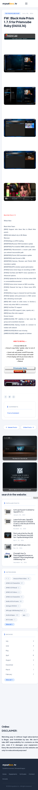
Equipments (13, 774)
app (25, 615)
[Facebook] (5, 397)
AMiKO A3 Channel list (14, 583)
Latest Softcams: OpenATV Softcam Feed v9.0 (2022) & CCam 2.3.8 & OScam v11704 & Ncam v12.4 (24, 522)
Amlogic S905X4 (12, 606)
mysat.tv (10, 3)
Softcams (23, 774)
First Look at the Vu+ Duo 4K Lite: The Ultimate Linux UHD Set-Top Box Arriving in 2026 (23, 535)
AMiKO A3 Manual (12, 587)
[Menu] (26, 3)
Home (4, 774)
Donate (5, 779)
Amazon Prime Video (21, 578)
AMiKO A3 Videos (12, 592)
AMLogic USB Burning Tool (15, 610)
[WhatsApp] (13, 397)
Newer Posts (12, 427)
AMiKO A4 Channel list (14, 597)
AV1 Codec (10, 619)
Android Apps (12, 615)
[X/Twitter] (9, 397)
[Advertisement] (19, 705)
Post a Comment (13, 413)
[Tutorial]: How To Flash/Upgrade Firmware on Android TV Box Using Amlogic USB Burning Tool (23, 556)
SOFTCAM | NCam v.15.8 (21, 545)
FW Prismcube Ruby (12, 13)
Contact (32, 774)
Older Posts (27, 427)
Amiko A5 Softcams (13, 601)
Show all (8, 624)
